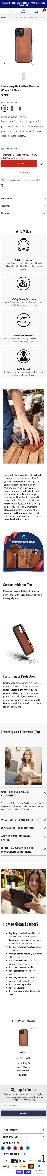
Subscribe (23, 1113)
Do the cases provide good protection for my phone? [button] (17, 849)
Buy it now (23, 172)
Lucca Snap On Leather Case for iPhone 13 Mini (23, 1067)
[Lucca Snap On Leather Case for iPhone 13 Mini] (23, 1037)
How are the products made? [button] (18, 828)
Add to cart (19, 163)
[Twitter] (28, 1148)
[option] (23, 44)
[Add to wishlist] (41, 164)
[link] (23, 253)
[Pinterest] (15, 1148)
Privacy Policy (29, 1099)
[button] (23, 793)
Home (3, 17)
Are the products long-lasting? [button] (15, 837)
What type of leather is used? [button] (19, 820)
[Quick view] (32, 1029)
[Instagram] (9, 1148)
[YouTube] (21, 1148)
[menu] (2, 11)
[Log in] (36, 11)
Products (11, 17)
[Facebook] (3, 1148)
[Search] (10, 11)
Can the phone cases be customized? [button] (15, 793)
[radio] (4, 108)
